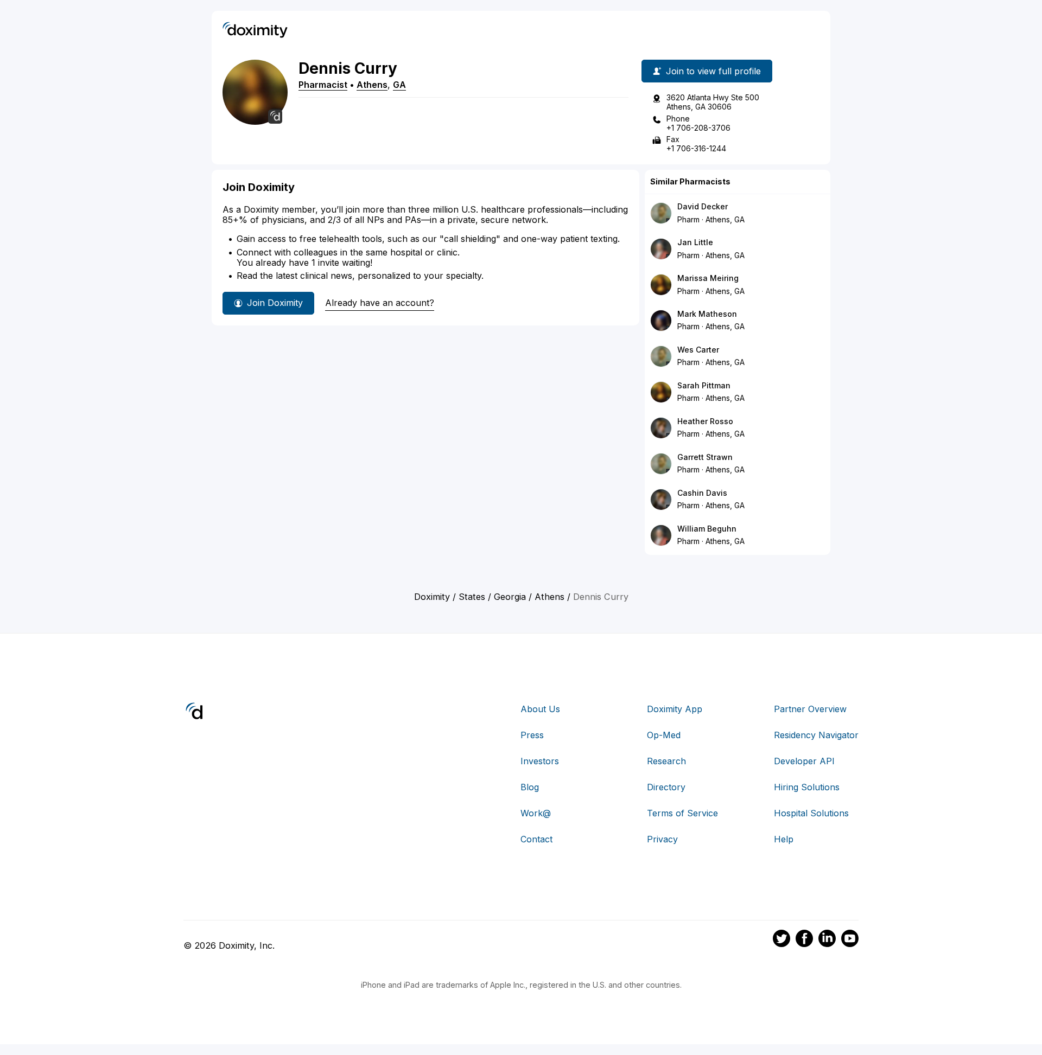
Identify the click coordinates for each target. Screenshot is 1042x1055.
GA (399, 84)
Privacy (662, 839)
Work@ (535, 813)
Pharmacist (322, 84)
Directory (666, 787)
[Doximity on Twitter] (781, 940)
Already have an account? (379, 302)
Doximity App (674, 709)
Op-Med (664, 735)
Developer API (804, 761)
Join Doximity (275, 302)
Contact (536, 839)
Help (783, 839)
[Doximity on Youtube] (850, 940)
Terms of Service (682, 813)
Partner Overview (810, 709)
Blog (529, 787)
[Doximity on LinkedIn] (827, 940)
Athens (372, 84)
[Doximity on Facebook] (804, 940)
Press (532, 735)
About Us (540, 709)
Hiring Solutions (807, 787)
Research (666, 761)
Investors (539, 761)
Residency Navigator (816, 735)
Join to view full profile (713, 71)
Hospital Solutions (811, 813)
